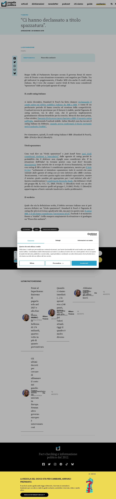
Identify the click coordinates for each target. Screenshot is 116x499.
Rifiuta (32, 263)
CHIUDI (93, 474)
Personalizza (57, 263)
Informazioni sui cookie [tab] (85, 240)
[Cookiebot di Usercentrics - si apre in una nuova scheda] (89, 234)
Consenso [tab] (31, 240)
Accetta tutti (84, 263)
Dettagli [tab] (58, 240)
